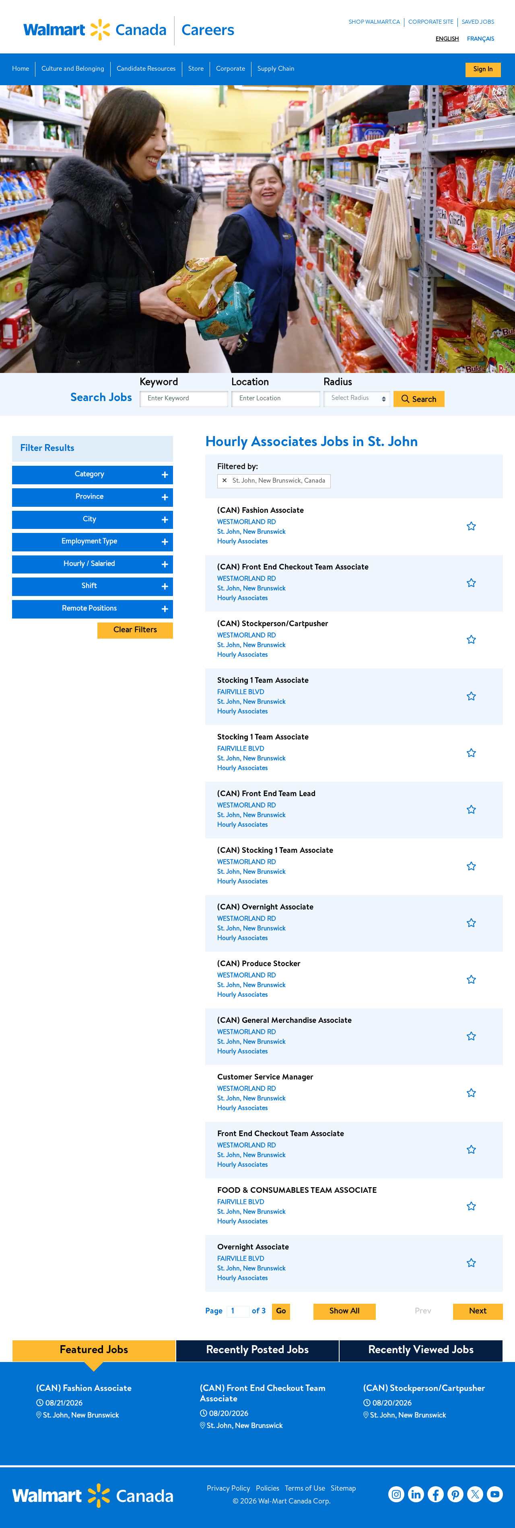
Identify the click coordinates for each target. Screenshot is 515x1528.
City (89, 519)
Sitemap (343, 1489)
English (447, 39)
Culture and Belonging (72, 69)
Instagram (396, 1494)
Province (89, 497)
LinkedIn (416, 1494)
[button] (471, 526)
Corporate (230, 69)
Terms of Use (305, 1489)
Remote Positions (89, 608)
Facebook (434, 1494)
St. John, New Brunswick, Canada (279, 481)
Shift (89, 586)
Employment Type (89, 541)
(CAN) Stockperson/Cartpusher (424, 1389)
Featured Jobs (94, 1350)
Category (89, 474)
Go (281, 1312)
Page (213, 1312)
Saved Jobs (478, 22)
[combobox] (275, 399)
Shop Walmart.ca (374, 22)
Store (196, 69)
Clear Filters (135, 631)
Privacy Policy (228, 1489)
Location (250, 383)
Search (424, 400)
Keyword (159, 383)
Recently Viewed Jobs (421, 1350)
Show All (345, 1312)
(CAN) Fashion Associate (84, 1389)
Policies (267, 1489)
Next (478, 1312)
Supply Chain (276, 69)
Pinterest (455, 1494)
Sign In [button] (483, 70)
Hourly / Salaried (89, 564)
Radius (337, 383)
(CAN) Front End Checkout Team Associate (262, 1394)
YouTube (494, 1494)
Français (480, 39)
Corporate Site (430, 22)
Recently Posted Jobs (257, 1350)
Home (20, 69)
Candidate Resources (146, 69)
